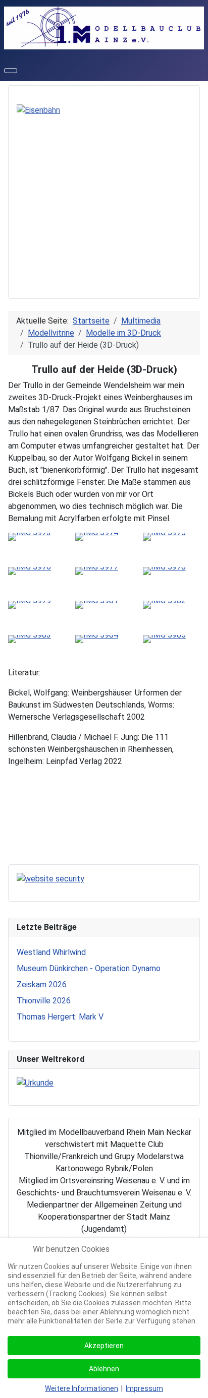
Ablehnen (104, 1369)
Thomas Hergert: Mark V (60, 1017)
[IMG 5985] (164, 638)
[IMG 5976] (29, 570)
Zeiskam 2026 (42, 984)
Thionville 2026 (44, 1000)
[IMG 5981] (96, 604)
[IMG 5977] (96, 570)
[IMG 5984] (96, 638)
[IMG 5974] (96, 536)
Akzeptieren (104, 1346)
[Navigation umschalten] (10, 70)
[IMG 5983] (29, 638)
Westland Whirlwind (51, 952)
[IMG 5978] (164, 570)
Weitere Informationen (81, 1388)
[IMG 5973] (29, 536)
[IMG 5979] (29, 604)
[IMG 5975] (164, 536)
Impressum (144, 1388)
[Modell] (33, 109)
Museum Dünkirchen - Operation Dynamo (89, 968)
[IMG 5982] (164, 604)
